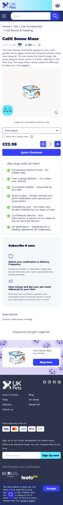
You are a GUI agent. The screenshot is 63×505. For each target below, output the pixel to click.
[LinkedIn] (49, 382)
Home (6, 26)
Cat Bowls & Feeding (19, 30)
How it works (10, 394)
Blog (31, 394)
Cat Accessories (31, 26)
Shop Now (46, 362)
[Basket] (57, 5)
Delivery (7, 404)
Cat (15, 26)
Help (5, 399)
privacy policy (27, 500)
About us (7, 409)
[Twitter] (44, 382)
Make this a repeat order (17, 137)
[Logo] (9, 5)
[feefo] (29, 477)
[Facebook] (54, 382)
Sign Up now (50, 455)
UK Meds (34, 399)
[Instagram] (59, 382)
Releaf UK (34, 404)
